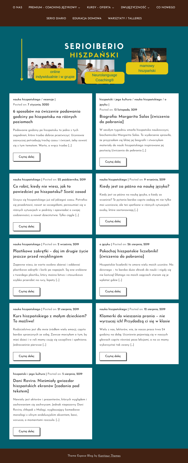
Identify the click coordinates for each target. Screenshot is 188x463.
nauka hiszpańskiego (26, 99)
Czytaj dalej (26, 156)
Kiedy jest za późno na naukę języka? (134, 186)
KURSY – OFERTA (99, 7)
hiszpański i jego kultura (115, 99)
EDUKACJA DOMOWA (87, 18)
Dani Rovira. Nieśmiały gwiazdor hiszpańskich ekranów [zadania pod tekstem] (46, 386)
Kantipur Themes (109, 455)
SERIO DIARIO (56, 18)
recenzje (48, 99)
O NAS (17, 7)
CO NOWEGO (165, 7)
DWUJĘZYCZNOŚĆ (133, 7)
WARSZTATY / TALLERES (125, 18)
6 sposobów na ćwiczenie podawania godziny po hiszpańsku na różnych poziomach (46, 116)
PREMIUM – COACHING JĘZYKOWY (53, 7)
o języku (105, 244)
